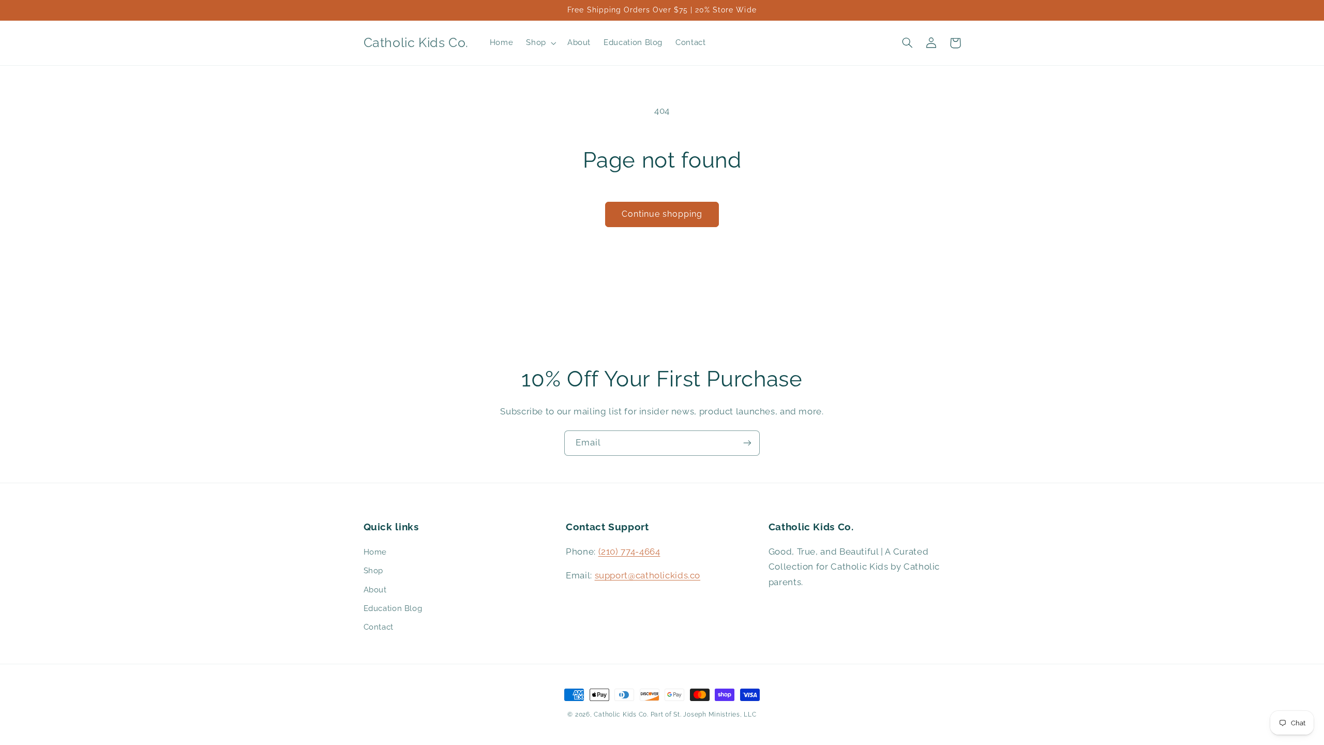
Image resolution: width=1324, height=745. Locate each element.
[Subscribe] (747, 443)
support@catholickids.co (648, 575)
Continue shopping (662, 214)
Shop (374, 570)
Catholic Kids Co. (621, 714)
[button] (540, 43)
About (375, 589)
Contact (379, 626)
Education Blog (393, 608)
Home (375, 551)
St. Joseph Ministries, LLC (714, 714)
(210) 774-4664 (629, 551)
